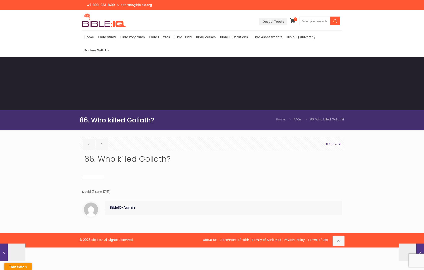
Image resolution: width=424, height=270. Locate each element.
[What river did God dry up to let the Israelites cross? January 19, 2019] (12, 252)
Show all (335, 144)
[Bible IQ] (104, 20)
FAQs (297, 119)
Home (280, 119)
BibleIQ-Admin (122, 207)
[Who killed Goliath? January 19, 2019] (411, 252)
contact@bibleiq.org (136, 5)
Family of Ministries (266, 240)
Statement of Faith (234, 240)
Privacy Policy (294, 240)
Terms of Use (318, 240)
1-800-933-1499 (102, 5)
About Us (210, 240)
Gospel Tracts (273, 21)
